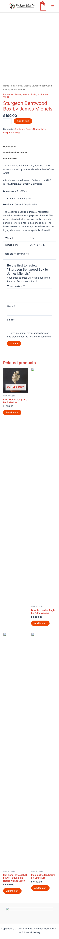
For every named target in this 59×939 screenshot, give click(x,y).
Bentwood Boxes (12, 94)
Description (9, 146)
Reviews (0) (10, 158)
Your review (16, 286)
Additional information (15, 152)
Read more (12, 412)
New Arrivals (29, 94)
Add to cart (23, 121)
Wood (27, 85)
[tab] (29, 147)
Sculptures (16, 85)
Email (10, 319)
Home (6, 85)
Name (11, 306)
